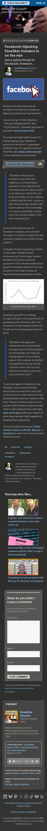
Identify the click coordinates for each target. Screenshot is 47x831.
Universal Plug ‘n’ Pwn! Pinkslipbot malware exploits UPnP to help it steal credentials (26, 551)
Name (10, 648)
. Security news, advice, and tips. (20, 164)
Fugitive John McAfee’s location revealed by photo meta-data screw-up (25, 521)
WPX (41, 818)
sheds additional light (29, 151)
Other (38, 773)
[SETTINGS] (37, 761)
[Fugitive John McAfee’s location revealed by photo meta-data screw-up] (27, 507)
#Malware (9, 456)
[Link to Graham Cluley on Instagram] (26, 796)
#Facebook (10, 452)
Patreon (9, 784)
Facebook (15, 447)
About (27, 806)
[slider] (18, 761)
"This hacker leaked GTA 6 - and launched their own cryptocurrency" (22, 747)
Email (10, 662)
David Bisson (21, 68)
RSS (32, 773)
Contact (20, 806)
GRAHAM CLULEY (14, 9)
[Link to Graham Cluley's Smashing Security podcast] (21, 796)
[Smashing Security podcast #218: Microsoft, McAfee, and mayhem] (27, 567)
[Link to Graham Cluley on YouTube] (37, 796)
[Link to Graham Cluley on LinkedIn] (5, 796)
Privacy (14, 812)
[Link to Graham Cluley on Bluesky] (10, 796)
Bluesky (36, 429)
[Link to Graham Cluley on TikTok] (31, 796)
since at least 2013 (24, 130)
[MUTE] (33, 761)
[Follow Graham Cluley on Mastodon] (16, 796)
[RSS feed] (42, 796)
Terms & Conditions (27, 812)
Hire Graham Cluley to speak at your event (23, 803)
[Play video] (24, 19)
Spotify (25, 773)
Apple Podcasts (12, 773)
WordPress (18, 818)
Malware (28, 447)
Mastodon (8, 433)
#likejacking (24, 452)
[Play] (10, 761)
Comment (12, 617)
